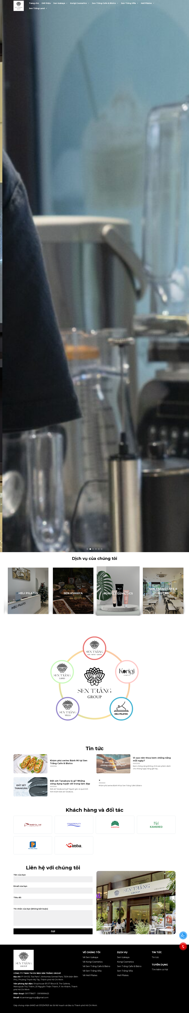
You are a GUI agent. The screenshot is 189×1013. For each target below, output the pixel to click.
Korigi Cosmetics (78, 3)
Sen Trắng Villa (128, 3)
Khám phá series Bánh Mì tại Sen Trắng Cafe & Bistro (68, 760)
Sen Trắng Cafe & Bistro (104, 3)
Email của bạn (20, 884)
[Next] (182, 275)
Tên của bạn (19, 873)
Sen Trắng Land (37, 8)
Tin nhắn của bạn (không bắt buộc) (30, 907)
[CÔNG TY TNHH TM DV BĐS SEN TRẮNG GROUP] (19, 6)
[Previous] (7, 275)
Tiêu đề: (17, 896)
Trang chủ (34, 3)
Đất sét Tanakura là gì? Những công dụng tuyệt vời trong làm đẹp (70, 780)
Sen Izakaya (59, 3)
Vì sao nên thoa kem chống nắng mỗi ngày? (152, 757)
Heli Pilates (146, 3)
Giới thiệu (46, 3)
